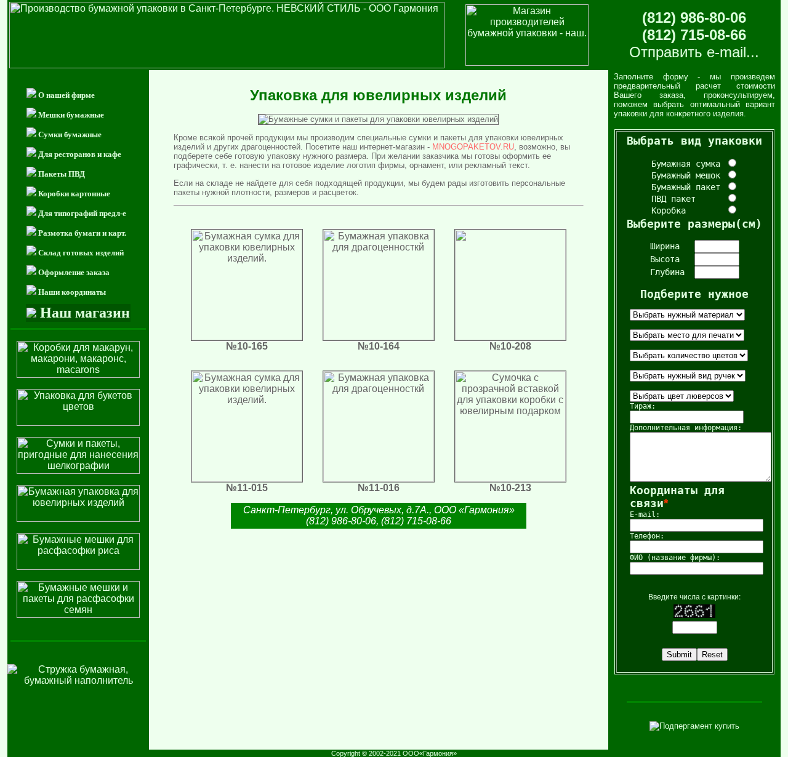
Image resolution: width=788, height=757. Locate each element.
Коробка (688, 210)
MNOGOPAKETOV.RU (473, 146)
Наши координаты (72, 292)
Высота (665, 259)
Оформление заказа (74, 272)
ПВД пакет (688, 199)
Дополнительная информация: (686, 427)
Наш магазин (85, 313)
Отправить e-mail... (694, 52)
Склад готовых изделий (81, 252)
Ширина (665, 246)
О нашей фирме (66, 95)
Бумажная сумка (688, 164)
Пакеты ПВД (61, 173)
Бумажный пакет (688, 187)
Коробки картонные (74, 193)
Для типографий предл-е (82, 213)
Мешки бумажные (71, 114)
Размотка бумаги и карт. (82, 233)
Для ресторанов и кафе (79, 154)
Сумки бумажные (70, 134)
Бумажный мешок (688, 175)
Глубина (667, 272)
